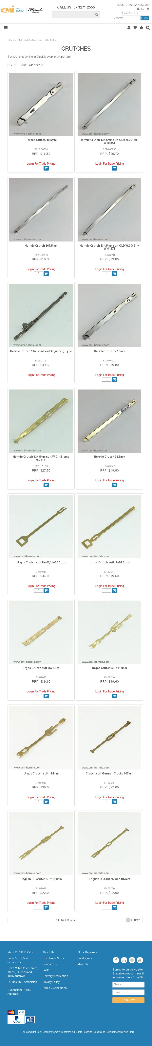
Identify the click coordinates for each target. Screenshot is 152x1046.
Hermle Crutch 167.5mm (41, 245)
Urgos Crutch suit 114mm (109, 668)
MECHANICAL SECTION (29, 40)
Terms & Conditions (54, 988)
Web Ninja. (129, 1032)
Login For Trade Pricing (41, 163)
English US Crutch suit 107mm (109, 879)
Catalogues (84, 958)
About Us (48, 952)
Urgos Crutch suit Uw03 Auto (109, 562)
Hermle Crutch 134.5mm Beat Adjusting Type (41, 351)
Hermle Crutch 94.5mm (109, 457)
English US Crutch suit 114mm (41, 879)
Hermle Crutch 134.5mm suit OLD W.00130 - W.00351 (109, 141)
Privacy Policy (51, 982)
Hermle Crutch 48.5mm (41, 140)
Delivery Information (55, 976)
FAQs (46, 970)
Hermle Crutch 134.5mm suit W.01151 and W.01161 (41, 458)
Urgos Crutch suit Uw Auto (41, 668)
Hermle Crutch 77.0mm (109, 351)
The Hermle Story (53, 958)
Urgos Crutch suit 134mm (41, 773)
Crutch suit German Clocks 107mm (109, 773)
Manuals (82, 964)
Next (137, 920)
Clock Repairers (87, 952)
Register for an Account (133, 5)
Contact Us (50, 964)
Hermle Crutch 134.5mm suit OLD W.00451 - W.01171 (109, 247)
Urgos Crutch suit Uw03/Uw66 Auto (41, 562)
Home (11, 40)
